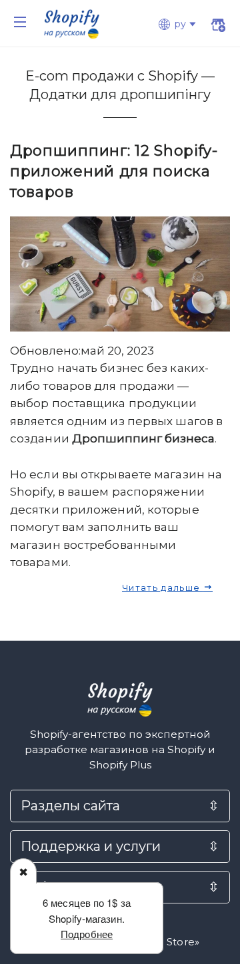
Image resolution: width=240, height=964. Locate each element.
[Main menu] (20, 22)
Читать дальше (162, 588)
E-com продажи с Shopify (113, 76)
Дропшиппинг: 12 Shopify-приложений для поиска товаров (114, 171)
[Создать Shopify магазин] (217, 26)
